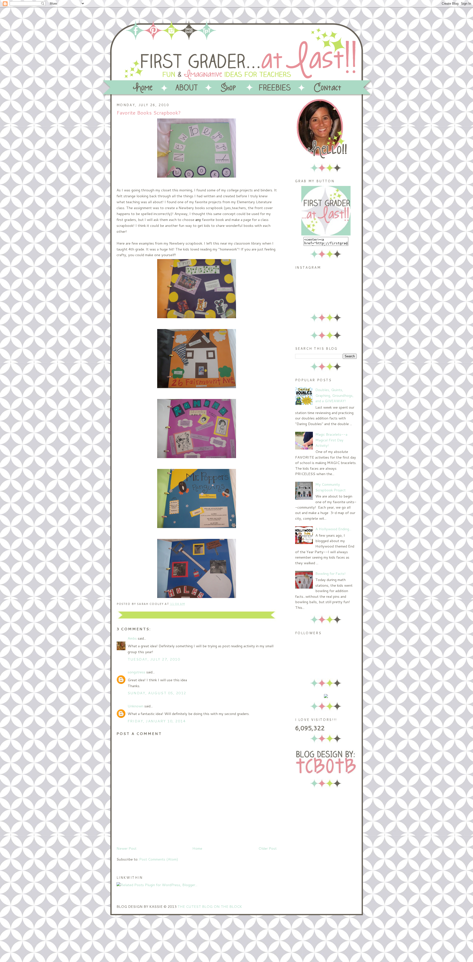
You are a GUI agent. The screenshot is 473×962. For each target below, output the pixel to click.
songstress (136, 672)
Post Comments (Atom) (158, 859)
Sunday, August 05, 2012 (157, 693)
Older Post (267, 848)
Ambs (132, 638)
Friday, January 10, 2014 (157, 721)
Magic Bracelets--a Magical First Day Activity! (331, 440)
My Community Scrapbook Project (330, 487)
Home (197, 848)
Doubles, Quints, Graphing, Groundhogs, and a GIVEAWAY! (334, 395)
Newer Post (126, 848)
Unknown (135, 706)
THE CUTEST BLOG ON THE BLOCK (209, 906)
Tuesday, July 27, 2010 (154, 659)
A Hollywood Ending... (333, 528)
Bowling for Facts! (330, 573)
